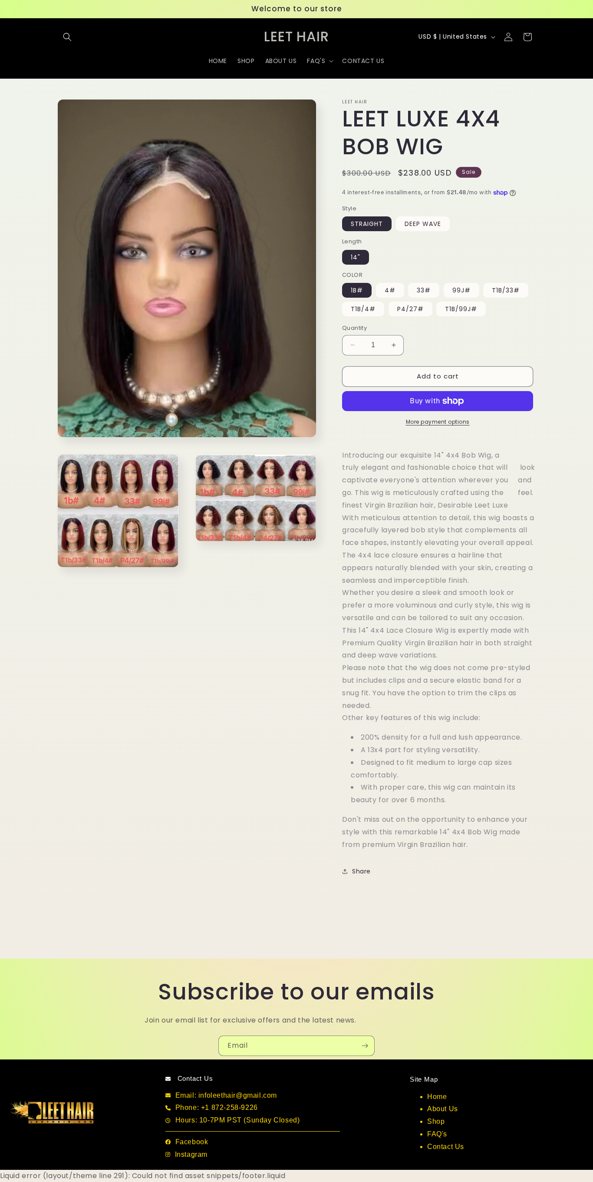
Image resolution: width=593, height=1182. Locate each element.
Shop (436, 1121)
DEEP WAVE (423, 223)
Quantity (354, 328)
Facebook (191, 1141)
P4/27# (410, 309)
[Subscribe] (364, 1046)
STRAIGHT (367, 223)
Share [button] (361, 871)
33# (424, 290)
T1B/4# (363, 309)
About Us (442, 1108)
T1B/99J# (461, 309)
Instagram (191, 1154)
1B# (357, 290)
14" (355, 257)
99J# (461, 290)
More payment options (438, 421)
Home (437, 1096)
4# (390, 290)
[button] (67, 36)
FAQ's (437, 1134)
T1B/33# (506, 290)
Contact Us (445, 1146)
